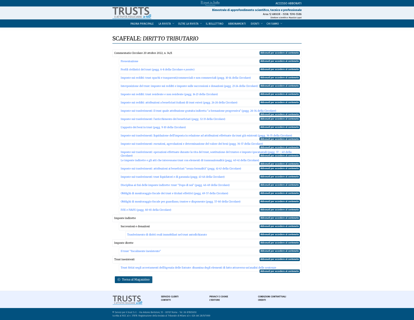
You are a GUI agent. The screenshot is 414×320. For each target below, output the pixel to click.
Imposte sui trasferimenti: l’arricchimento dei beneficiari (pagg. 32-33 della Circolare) (173, 119)
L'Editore (214, 300)
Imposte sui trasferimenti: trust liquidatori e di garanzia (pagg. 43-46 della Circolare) (173, 176)
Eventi (255, 23)
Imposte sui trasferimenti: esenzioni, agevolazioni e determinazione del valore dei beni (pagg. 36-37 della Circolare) (192, 143)
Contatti (166, 300)
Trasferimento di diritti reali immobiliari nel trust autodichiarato (167, 234)
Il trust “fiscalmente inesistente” (141, 251)
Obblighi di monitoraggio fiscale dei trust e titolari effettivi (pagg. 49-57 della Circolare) (174, 193)
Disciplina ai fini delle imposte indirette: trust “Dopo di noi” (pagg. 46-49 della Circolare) (175, 185)
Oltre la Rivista (188, 23)
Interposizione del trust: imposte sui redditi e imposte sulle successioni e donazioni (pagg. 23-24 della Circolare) (189, 86)
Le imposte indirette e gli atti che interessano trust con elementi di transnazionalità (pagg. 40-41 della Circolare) (190, 160)
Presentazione (129, 61)
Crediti (262, 300)
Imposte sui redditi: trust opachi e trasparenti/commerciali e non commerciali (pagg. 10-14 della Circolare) (186, 77)
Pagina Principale (142, 23)
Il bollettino (214, 23)
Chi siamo (273, 23)
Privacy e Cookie (218, 296)
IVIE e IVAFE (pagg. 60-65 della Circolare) (146, 209)
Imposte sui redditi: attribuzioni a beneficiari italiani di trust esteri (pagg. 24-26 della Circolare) (179, 102)
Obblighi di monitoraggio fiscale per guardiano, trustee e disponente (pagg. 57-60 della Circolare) (180, 201)
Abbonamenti (237, 23)
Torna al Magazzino (136, 279)
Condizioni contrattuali (272, 296)
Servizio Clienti (170, 296)
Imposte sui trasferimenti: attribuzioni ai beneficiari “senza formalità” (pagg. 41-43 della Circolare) (181, 168)
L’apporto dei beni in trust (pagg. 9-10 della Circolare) (153, 127)
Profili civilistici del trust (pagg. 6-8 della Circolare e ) (158, 69)
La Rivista (164, 23)
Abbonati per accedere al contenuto (279, 52)
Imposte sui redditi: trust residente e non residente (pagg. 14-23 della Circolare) (169, 94)
